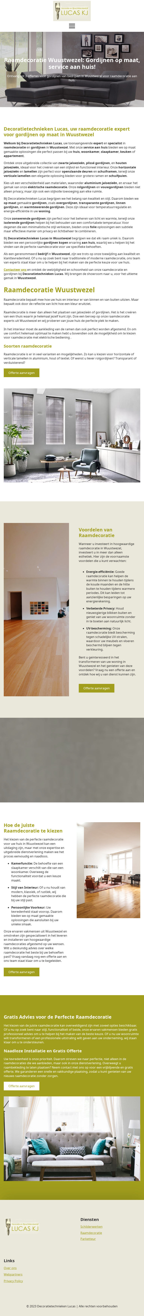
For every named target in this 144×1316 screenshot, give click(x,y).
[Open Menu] (72, 26)
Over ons (10, 1268)
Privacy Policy (13, 1281)
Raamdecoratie (91, 1233)
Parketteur (88, 1239)
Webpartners (13, 1274)
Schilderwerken (91, 1227)
